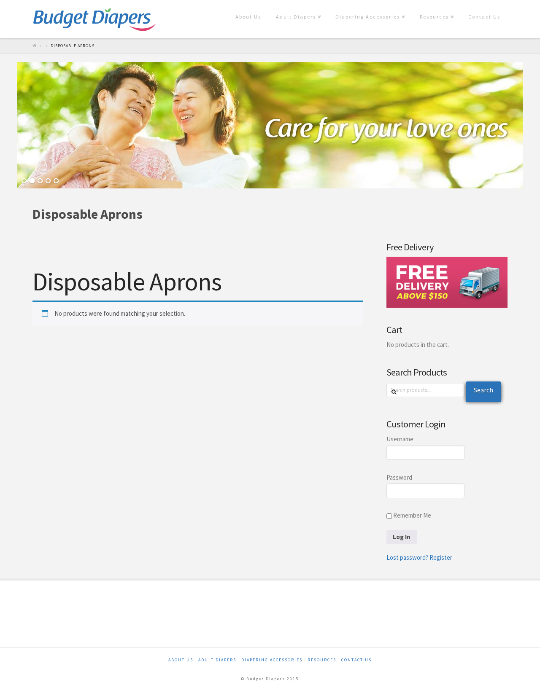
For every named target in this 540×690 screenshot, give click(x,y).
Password (399, 477)
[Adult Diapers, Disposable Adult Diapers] (94, 18)
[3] (40, 181)
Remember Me (411, 515)
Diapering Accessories (369, 10)
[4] (48, 181)
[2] (32, 181)
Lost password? (407, 557)
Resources (436, 10)
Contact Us (484, 16)
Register (440, 557)
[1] (24, 181)
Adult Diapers (297, 10)
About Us (248, 16)
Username (399, 439)
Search (483, 390)
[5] (56, 181)
